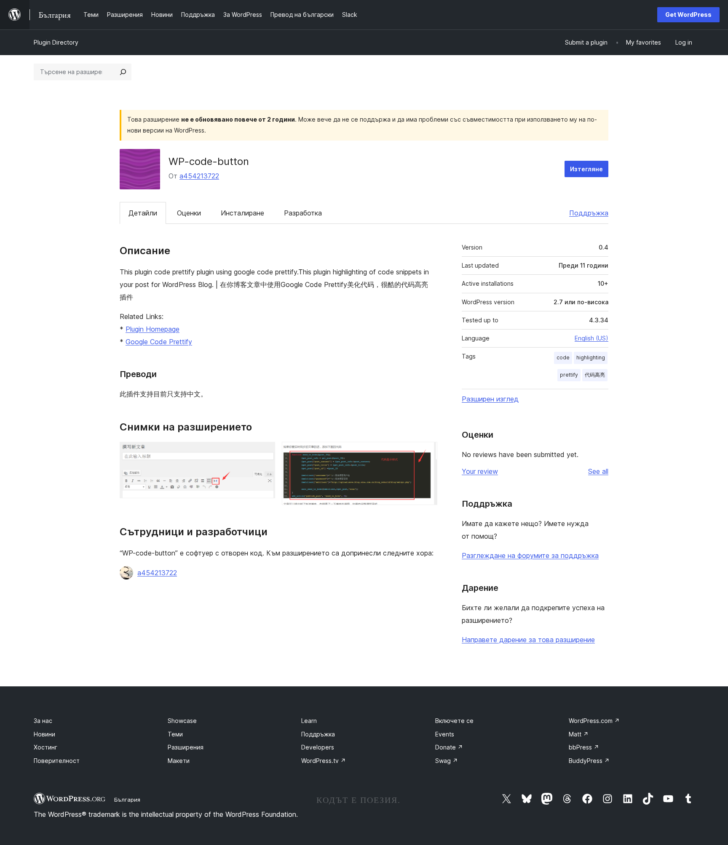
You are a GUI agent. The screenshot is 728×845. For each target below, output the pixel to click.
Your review (480, 471)
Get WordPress (688, 14)
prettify (569, 375)
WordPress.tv (323, 760)
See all (598, 471)
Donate (449, 747)
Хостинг (45, 747)
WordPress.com (594, 720)
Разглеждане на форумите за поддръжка (530, 555)
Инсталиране (242, 213)
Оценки (189, 213)
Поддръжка (588, 213)
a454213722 (199, 176)
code (563, 357)
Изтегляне (586, 169)
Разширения (185, 747)
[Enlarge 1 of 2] (264, 453)
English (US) (591, 338)
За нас (43, 720)
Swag (446, 760)
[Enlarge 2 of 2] (426, 453)
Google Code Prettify (159, 341)
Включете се (454, 720)
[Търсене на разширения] (123, 72)
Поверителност (57, 760)
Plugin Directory (56, 42)
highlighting (590, 357)
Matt (579, 734)
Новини (44, 734)
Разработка (303, 213)
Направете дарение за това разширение (528, 639)
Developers (317, 747)
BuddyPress (589, 760)
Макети (179, 760)
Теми (175, 734)
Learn (309, 720)
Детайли (142, 213)
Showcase (182, 720)
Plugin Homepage (152, 329)
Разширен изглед (490, 399)
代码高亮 (595, 375)
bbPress (584, 747)
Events (444, 734)
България (127, 799)
